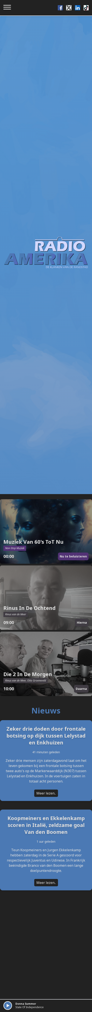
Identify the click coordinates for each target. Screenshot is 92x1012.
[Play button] (7, 1005)
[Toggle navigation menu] (7, 7)
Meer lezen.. (46, 793)
